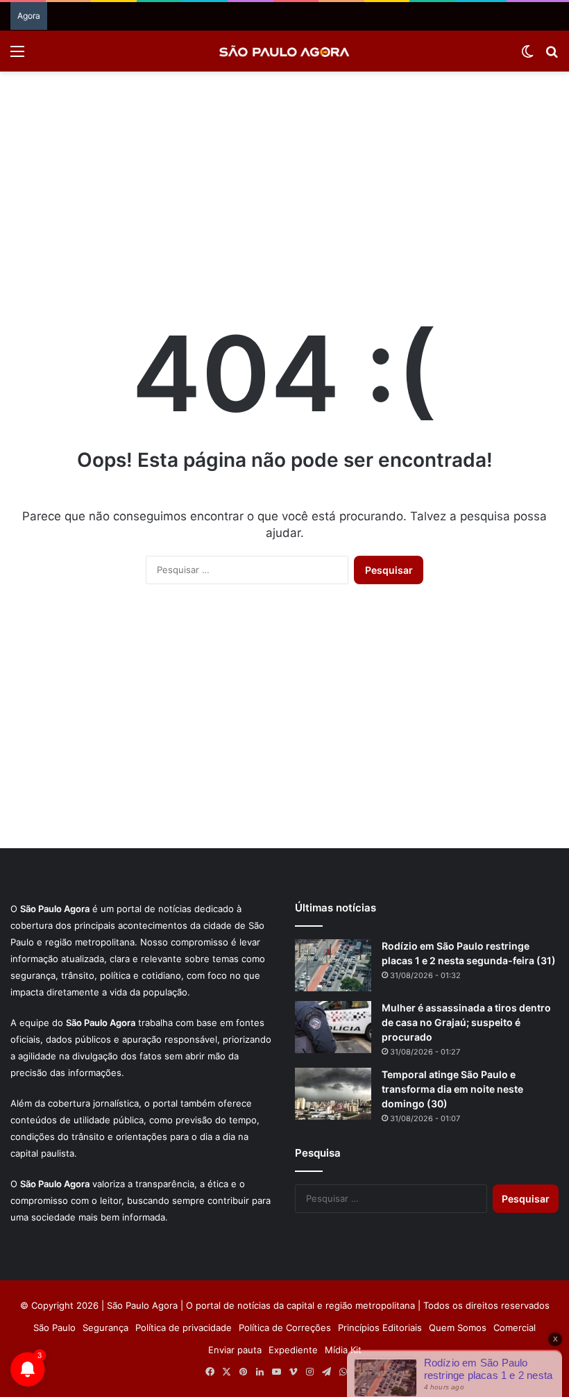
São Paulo (54, 1327)
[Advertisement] (284, 182)
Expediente (293, 1349)
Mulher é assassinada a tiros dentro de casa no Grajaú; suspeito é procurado (466, 1022)
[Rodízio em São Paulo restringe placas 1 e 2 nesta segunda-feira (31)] (333, 965)
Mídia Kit (343, 1349)
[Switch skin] (527, 56)
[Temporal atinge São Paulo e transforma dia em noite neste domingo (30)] (333, 1094)
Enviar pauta (235, 1349)
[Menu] (17, 56)
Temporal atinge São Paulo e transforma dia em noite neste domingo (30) (452, 1088)
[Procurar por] (552, 56)
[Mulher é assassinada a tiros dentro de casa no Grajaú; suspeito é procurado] (333, 1027)
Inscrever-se (386, 141)
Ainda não (274, 141)
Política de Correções (285, 1327)
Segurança (105, 1327)
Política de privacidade (183, 1327)
